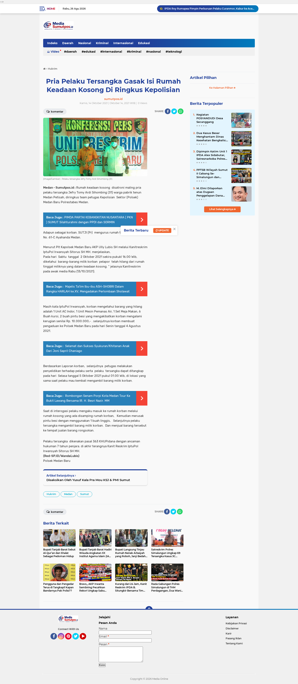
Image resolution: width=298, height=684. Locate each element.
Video (55, 51)
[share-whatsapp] (180, 111)
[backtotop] (149, 609)
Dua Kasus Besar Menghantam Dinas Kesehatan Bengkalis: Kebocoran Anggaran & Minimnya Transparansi (212, 136)
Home (51, 9)
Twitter (77, 641)
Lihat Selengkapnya (221, 209)
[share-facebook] (167, 111)
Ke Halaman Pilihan (221, 87)
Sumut (84, 494)
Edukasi (144, 43)
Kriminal (102, 43)
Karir (229, 633)
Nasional (84, 43)
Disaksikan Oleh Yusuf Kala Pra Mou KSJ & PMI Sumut (88, 480)
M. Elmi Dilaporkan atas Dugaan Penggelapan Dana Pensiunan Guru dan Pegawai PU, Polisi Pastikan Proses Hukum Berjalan (210, 192)
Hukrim (51, 494)
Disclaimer (232, 628)
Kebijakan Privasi (236, 623)
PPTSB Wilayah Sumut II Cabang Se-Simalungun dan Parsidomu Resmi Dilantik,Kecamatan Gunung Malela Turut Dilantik (212, 173)
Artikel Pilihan (203, 77)
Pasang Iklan (233, 638)
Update (163, 230)
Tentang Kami (234, 643)
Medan (68, 494)
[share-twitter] (174, 111)
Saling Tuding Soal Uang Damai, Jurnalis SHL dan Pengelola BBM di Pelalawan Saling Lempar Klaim (209, 8)
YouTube (86, 641)
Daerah (67, 43)
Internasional (123, 43)
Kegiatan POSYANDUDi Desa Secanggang (209, 118)
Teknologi (175, 51)
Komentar (56, 111)
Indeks (52, 43)
